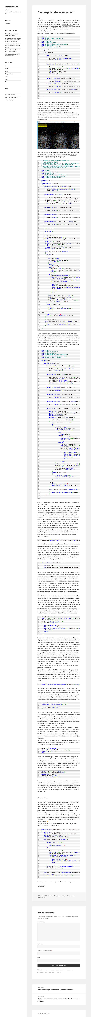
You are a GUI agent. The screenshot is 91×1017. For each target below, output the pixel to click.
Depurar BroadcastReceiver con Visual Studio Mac (12, 50)
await (73, 896)
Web (39, 958)
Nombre (41, 944)
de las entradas (10, 94)
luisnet (51, 896)
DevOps (7, 68)
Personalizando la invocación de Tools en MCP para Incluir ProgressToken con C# (13, 39)
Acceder (7, 92)
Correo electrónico (45, 951)
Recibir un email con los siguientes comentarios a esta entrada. (56, 970)
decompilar (40, 897)
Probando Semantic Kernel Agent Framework (12, 34)
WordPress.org (9, 100)
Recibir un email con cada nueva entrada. (50, 972)
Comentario (42, 922)
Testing (7, 76)
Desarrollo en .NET (11, 8)
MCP (6, 71)
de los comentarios (11, 97)
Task (45, 897)
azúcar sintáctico (67, 24)
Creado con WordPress (43, 1013)
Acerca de (7, 23)
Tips (6, 79)
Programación (9, 74)
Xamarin (7, 82)
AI (5, 66)
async (69, 896)
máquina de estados (56, 550)
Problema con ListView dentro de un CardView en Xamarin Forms (13, 45)
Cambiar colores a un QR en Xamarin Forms (12, 54)
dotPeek (73, 154)
